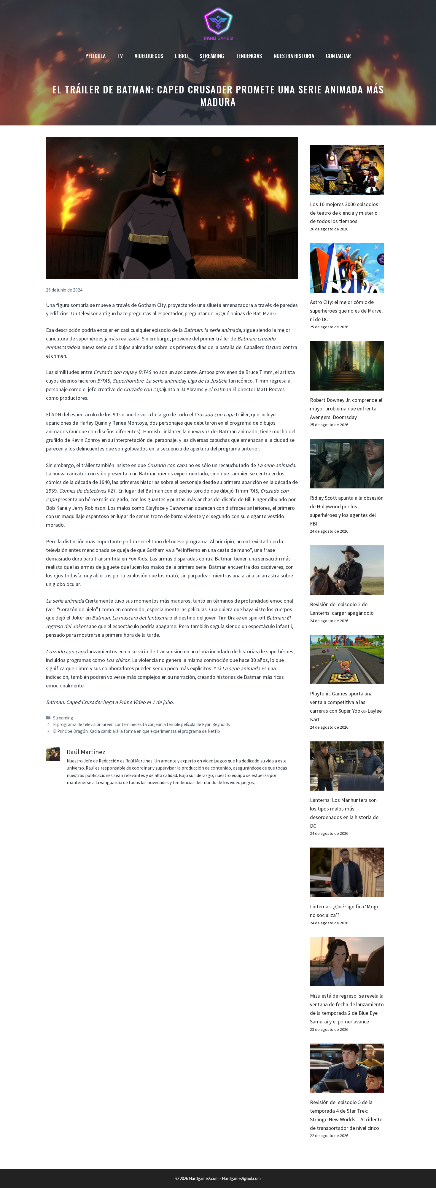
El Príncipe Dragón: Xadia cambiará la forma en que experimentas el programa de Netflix (136, 731)
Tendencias (249, 56)
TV (120, 56)
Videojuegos (149, 56)
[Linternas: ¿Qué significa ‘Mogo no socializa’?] (347, 892)
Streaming (212, 56)
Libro (181, 56)
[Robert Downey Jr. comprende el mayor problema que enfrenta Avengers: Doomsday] (347, 386)
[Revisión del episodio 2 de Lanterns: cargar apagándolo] (347, 590)
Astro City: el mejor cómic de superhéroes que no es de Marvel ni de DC (346, 311)
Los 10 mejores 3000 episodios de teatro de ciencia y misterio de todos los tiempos (344, 213)
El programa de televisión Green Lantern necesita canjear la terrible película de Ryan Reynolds (141, 724)
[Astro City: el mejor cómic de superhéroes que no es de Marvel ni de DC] (347, 288)
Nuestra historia (294, 56)
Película (95, 56)
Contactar (338, 56)
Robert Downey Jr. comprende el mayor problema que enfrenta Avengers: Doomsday (346, 408)
